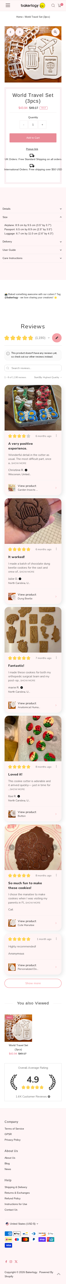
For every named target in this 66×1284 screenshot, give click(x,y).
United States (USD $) (23, 1223)
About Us (10, 1157)
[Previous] (10, 32)
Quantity (33, 117)
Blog (7, 1163)
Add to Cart (33, 137)
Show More (18, 463)
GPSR (8, 1134)
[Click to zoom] (55, 32)
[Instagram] (11, 1262)
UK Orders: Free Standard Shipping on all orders (33, 159)
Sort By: (38, 377)
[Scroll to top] (58, 1274)
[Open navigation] (8, 5)
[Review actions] (56, 435)
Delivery (7, 241)
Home (19, 16)
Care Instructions (12, 258)
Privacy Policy (13, 1139)
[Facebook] (6, 1262)
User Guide (9, 249)
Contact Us (11, 1209)
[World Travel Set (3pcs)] (18, 1028)
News (8, 1169)
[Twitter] (16, 1262)
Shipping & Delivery (16, 1187)
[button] (49, 338)
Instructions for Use (16, 1204)
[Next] (19, 32)
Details (6, 208)
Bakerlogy (31, 1272)
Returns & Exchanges (17, 1192)
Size (5, 217)
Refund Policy (13, 1198)
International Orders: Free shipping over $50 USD (33, 169)
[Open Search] (53, 5)
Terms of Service (14, 1128)
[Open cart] (59, 5)
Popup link (32, 149)
